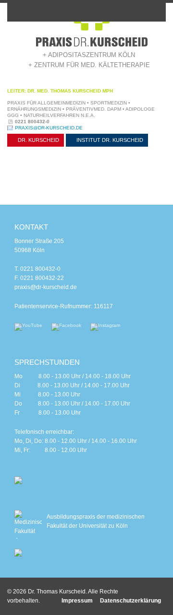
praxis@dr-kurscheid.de (49, 127)
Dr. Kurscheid (37, 140)
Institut (109, 140)
